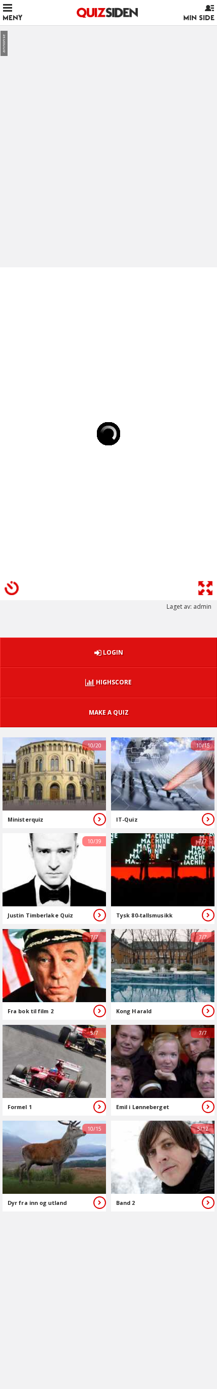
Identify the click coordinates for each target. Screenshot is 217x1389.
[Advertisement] (108, 141)
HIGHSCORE (113, 682)
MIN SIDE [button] (198, 17)
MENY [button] (13, 17)
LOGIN (112, 652)
